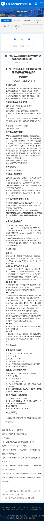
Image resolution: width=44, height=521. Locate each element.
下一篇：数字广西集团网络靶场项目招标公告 (18, 498)
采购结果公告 (37, 22)
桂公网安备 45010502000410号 (28, 518)
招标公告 (6, 21)
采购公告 (17, 21)
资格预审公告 (16, 27)
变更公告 (6, 26)
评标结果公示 (27, 22)
